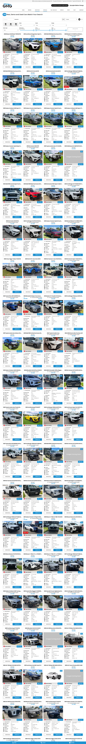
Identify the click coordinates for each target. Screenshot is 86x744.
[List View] (82, 19)
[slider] (34, 30)
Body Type (5, 28)
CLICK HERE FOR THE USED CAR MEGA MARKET (60, 5)
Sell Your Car (54, 10)
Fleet (74, 10)
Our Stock (37, 10)
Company (81, 10)
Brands (29, 10)
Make (20, 23)
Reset (63, 19)
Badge (52, 23)
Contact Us (17, 67)
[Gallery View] (79, 19)
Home (23, 10)
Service (62, 10)
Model (36, 23)
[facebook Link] (83, 1)
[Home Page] (7, 5)
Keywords (16, 19)
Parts (68, 10)
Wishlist (20, 52)
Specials (45, 10)
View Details (7, 67)
